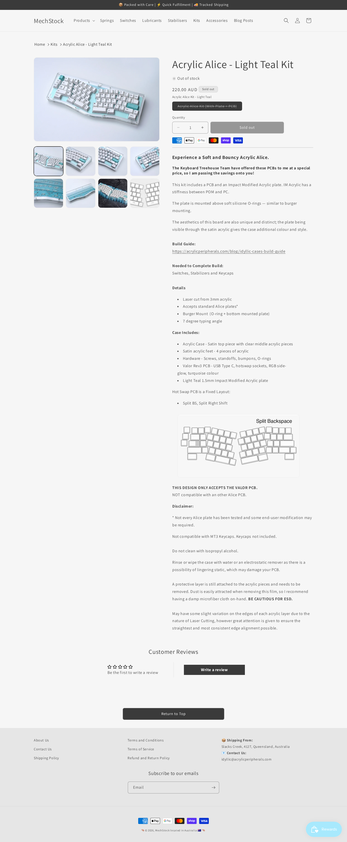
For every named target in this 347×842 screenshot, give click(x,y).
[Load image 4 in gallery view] (145, 161)
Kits (54, 44)
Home (39, 44)
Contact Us (43, 749)
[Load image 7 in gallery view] (113, 193)
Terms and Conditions (146, 740)
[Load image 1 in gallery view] (48, 161)
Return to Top (173, 713)
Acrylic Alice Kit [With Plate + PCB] (210, 107)
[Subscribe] (213, 788)
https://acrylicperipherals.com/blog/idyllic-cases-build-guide (229, 251)
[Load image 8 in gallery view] (145, 193)
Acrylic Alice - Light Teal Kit (87, 44)
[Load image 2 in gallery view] (80, 161)
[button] (84, 20)
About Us (41, 740)
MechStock (162, 830)
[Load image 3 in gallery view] (113, 161)
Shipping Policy (46, 758)
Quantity (178, 117)
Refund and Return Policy (148, 758)
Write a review (214, 669)
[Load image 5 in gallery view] (48, 193)
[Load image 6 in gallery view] (80, 193)
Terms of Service (141, 749)
